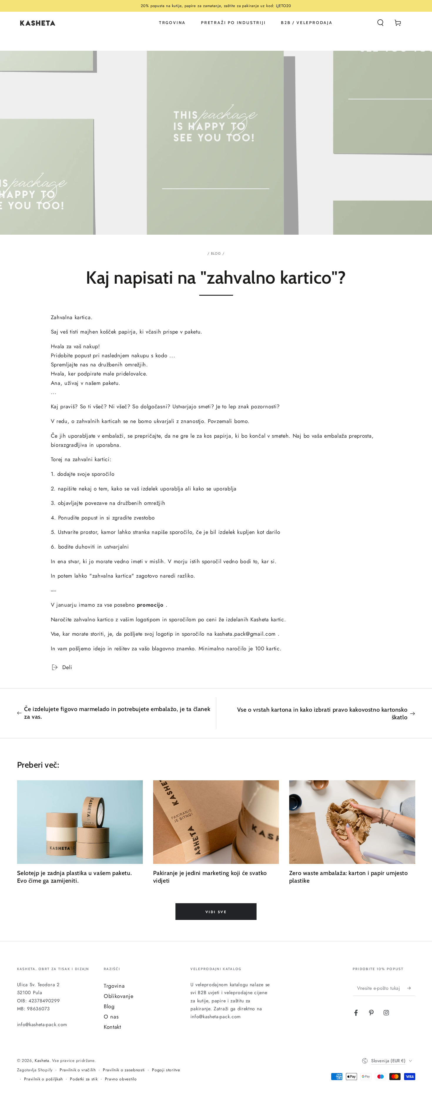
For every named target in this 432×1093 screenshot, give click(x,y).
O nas (111, 1017)
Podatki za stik (84, 1079)
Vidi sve (216, 912)
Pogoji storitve (166, 1070)
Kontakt (112, 1027)
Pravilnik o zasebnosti (124, 1070)
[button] (380, 22)
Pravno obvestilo (121, 1079)
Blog (216, 253)
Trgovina (114, 986)
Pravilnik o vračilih (78, 1070)
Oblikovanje (118, 996)
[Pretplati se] (411, 988)
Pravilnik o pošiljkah (43, 1079)
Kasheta (42, 1060)
